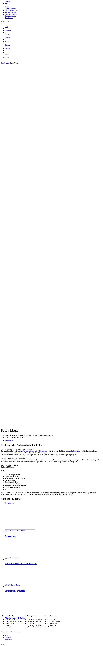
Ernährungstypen (10, 16)
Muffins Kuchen (11, 10)
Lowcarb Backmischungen (14, 621)
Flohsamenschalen (54, 621)
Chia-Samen (52, 619)
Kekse (7, 41)
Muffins (7, 38)
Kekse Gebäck (10, 12)
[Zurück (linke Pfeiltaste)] (1, 644)
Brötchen (8, 30)
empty (7, 54)
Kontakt (8, 627)
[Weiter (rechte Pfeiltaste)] (3, 644)
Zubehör (7, 48)
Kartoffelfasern (53, 623)
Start (2, 63)
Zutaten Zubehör (11, 14)
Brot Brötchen (10, 9)
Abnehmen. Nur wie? (35, 621)
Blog (6, 3)
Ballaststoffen (75, 451)
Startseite (8, 2)
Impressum (8, 639)
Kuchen (7, 34)
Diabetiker (31, 623)
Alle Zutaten (9, 18)
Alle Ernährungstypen (35, 627)
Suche (3, 21)
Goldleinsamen (42, 451)
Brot (6, 27)
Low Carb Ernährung (35, 619)
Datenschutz (9, 637)
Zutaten (7, 45)
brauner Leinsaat (28, 451)
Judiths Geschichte (12, 619)
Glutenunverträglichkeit (35, 625)
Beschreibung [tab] (9, 440)
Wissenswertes (10, 623)
